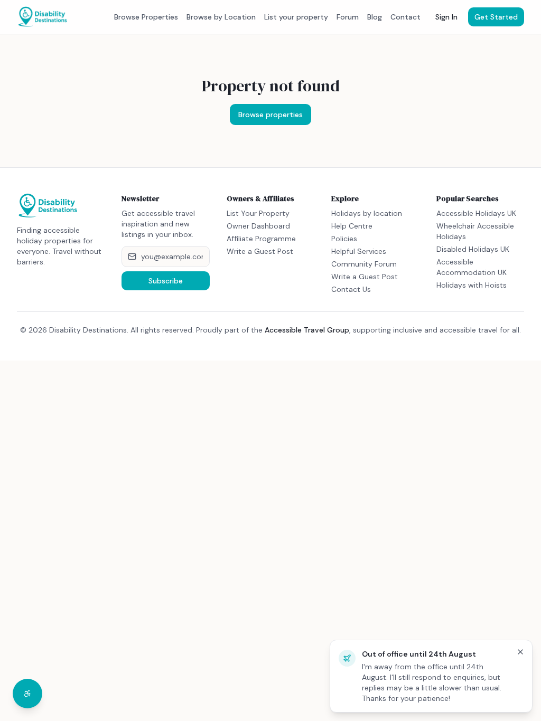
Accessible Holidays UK (476, 213)
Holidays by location (366, 213)
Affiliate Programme (261, 238)
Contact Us (351, 289)
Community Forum (364, 264)
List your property (296, 17)
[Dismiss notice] (520, 651)
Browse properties (270, 114)
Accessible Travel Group (307, 330)
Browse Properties (146, 17)
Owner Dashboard (258, 226)
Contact (405, 17)
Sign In (446, 17)
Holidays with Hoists (471, 285)
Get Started (496, 17)
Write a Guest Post (260, 251)
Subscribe (165, 281)
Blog (374, 17)
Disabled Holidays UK (472, 249)
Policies (344, 238)
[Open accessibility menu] (27, 693)
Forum (348, 17)
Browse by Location (221, 17)
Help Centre (351, 226)
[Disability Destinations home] (43, 16)
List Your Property (258, 213)
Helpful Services (358, 251)
